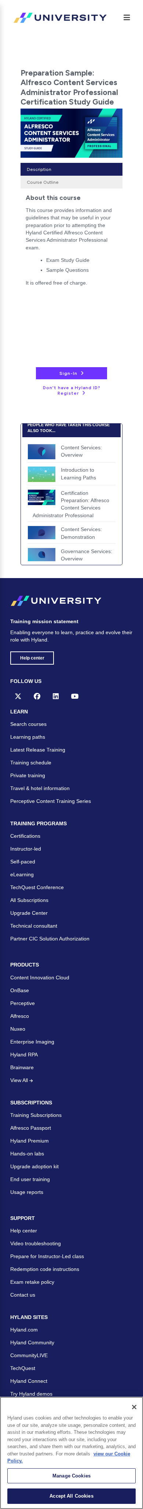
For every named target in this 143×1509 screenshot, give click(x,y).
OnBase (19, 990)
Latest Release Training (37, 750)
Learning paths (27, 737)
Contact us (22, 1295)
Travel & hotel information (40, 788)
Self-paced (22, 862)
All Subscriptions (29, 900)
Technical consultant (33, 926)
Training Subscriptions (36, 1115)
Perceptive (22, 1003)
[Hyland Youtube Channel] (75, 696)
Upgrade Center (29, 913)
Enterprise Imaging (32, 1042)
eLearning (22, 874)
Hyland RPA (24, 1054)
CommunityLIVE (29, 1355)
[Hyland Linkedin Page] (55, 696)
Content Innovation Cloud (39, 977)
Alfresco (19, 1016)
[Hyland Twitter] (18, 696)
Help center (32, 658)
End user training (30, 1179)
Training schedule (30, 763)
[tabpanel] (71, 243)
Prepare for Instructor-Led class (47, 1256)
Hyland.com (24, 1330)
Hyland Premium (29, 1141)
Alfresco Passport (30, 1128)
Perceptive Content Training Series (50, 801)
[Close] (134, 1407)
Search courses (28, 724)
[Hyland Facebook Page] (37, 696)
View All (19, 1080)
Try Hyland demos (31, 1394)
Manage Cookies (71, 1476)
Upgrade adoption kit (34, 1166)
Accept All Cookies (71, 1496)
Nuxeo (17, 1029)
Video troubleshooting (35, 1243)
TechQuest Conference (37, 887)
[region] (71, 1453)
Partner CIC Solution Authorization (49, 939)
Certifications (25, 836)
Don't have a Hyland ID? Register (71, 390)
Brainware (22, 1067)
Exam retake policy (32, 1282)
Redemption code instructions (44, 1269)
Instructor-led (25, 849)
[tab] (71, 169)
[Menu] (127, 17)
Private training (27, 775)
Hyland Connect (28, 1381)
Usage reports (26, 1192)
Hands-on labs (27, 1154)
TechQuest (22, 1368)
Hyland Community (32, 1342)
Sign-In (68, 373)
